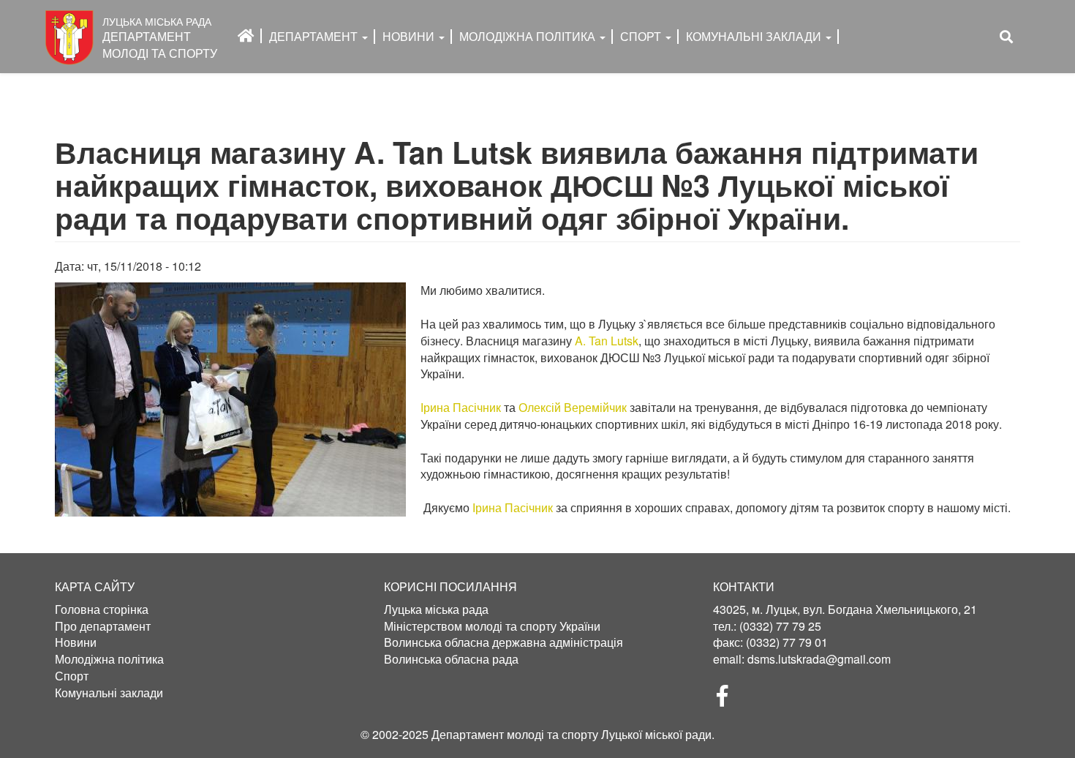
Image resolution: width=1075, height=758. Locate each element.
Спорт (642, 36)
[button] (230, 399)
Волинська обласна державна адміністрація (503, 642)
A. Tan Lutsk (606, 340)
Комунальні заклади (755, 36)
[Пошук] (1006, 37)
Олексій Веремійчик (572, 407)
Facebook (728, 700)
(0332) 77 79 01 (787, 642)
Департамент (315, 36)
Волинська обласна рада (451, 659)
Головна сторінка (101, 609)
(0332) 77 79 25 (780, 626)
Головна (246, 35)
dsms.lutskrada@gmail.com (819, 658)
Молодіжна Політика (528, 36)
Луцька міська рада (436, 609)
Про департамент (103, 626)
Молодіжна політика (109, 659)
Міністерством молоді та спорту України (492, 626)
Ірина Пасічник (460, 407)
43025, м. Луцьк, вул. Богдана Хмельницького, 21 (845, 609)
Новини (409, 36)
